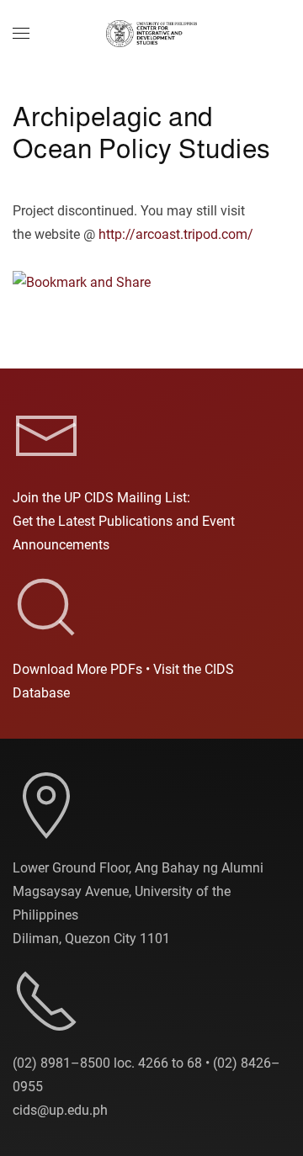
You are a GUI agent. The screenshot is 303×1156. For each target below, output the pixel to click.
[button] (21, 33)
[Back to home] (151, 33)
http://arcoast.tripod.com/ (175, 234)
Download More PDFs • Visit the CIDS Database (123, 681)
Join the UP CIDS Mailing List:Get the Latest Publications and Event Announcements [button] (124, 521)
